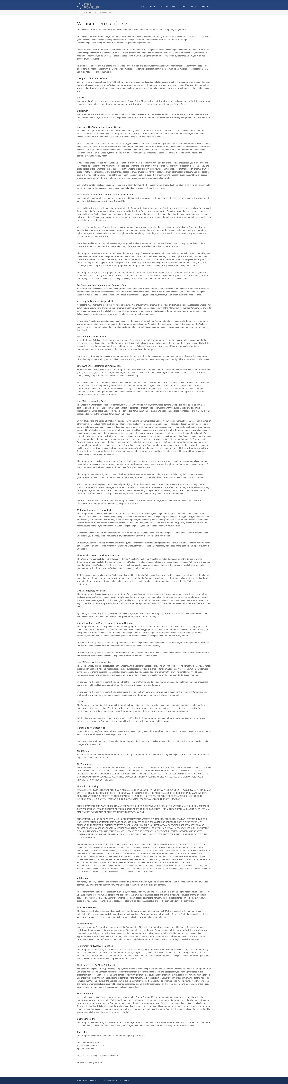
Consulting (163, 7)
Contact (205, 7)
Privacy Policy (115, 1080)
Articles (183, 7)
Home (143, 7)
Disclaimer (126, 1080)
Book (174, 7)
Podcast (194, 7)
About (152, 7)
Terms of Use (104, 1080)
